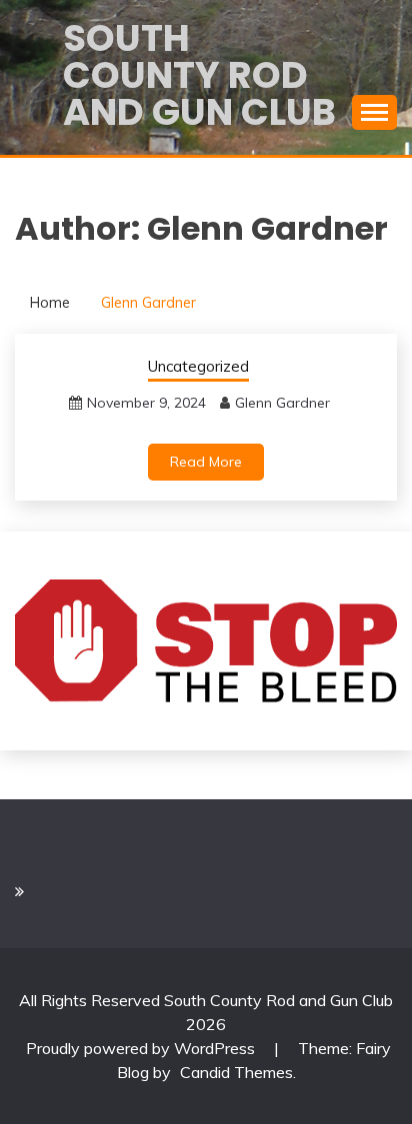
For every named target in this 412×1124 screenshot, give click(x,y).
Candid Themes (236, 1072)
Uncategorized (198, 366)
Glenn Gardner (282, 403)
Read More (206, 462)
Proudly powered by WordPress (142, 1048)
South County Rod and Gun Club (199, 75)
